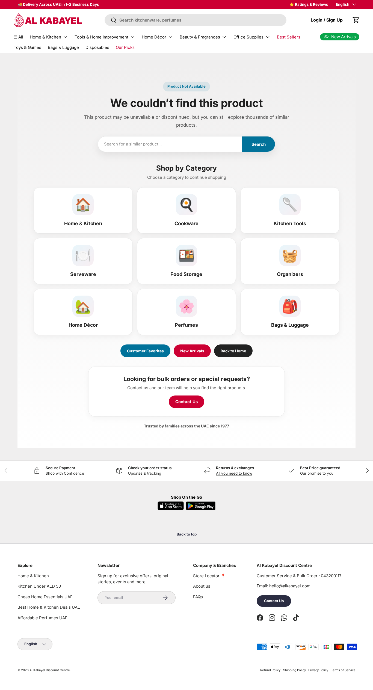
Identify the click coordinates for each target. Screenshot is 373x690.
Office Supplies (248, 37)
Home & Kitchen (45, 37)
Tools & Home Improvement (101, 37)
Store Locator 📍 (209, 575)
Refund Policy (270, 670)
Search (258, 144)
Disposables (97, 47)
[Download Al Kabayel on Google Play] (200, 505)
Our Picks (125, 47)
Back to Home (233, 351)
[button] (356, 20)
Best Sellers (288, 37)
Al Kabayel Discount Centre (49, 670)
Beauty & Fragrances (200, 37)
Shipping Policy (294, 670)
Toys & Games (27, 47)
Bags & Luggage (63, 47)
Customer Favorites (145, 351)
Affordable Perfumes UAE (42, 617)
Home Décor (154, 37)
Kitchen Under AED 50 (39, 586)
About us (201, 586)
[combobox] (195, 20)
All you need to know (234, 473)
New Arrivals (192, 351)
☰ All (18, 37)
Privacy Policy (318, 670)
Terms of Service (343, 670)
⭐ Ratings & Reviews (308, 4)
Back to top (187, 534)
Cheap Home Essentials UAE (45, 596)
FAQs (198, 596)
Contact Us (186, 401)
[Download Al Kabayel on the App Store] (171, 505)
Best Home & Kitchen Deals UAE (48, 607)
